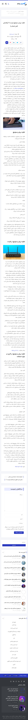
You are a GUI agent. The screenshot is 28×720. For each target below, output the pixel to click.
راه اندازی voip (15, 350)
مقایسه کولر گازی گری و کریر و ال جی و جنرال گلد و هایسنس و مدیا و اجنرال (12, 556)
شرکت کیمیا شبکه (18, 467)
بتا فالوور (14, 635)
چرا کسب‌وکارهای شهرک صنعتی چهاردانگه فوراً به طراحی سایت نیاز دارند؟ (12, 579)
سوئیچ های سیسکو (19, 88)
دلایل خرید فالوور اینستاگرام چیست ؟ (14, 480)
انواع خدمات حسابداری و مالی (15, 477)
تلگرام (5, 675)
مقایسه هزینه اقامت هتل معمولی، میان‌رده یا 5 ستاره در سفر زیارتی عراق (12, 597)
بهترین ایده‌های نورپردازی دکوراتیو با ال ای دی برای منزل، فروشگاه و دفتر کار (12, 585)
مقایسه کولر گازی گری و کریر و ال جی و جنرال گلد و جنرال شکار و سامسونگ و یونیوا (12, 562)
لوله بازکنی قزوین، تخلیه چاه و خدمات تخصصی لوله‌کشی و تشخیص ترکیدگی (12, 602)
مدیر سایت (11, 34)
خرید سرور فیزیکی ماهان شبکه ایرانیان (13, 591)
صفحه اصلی (21, 11)
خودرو (10, 675)
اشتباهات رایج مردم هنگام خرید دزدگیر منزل (12, 573)
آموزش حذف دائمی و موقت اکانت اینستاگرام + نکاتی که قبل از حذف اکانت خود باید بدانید (12, 698)
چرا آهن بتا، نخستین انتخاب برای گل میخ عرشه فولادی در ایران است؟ (12, 568)
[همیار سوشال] (22, 4)
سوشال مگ (15, 675)
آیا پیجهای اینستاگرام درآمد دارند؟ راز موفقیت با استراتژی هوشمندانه (12, 608)
